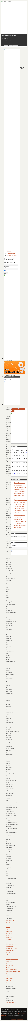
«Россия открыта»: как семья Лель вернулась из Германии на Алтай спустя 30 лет (20, 519)
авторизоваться (11, 1002)
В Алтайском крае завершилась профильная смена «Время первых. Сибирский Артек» (20, 487)
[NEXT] (25, 450)
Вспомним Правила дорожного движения (20, 528)
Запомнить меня (10, 271)
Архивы (13, 536)
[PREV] (12, 450)
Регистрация (11, 253)
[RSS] (12, 411)
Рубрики (13, 545)
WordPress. (20, 1019)
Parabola (14, 1019)
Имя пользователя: (9, 262)
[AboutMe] (21, 409)
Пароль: (6, 267)
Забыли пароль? (12, 255)
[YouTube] (14, 409)
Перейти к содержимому (8, 35)
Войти (9, 251)
